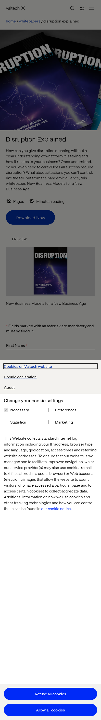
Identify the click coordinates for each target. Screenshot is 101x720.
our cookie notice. (56, 508)
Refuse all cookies (50, 693)
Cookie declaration (20, 376)
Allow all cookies (50, 709)
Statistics (18, 422)
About (9, 387)
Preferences (65, 409)
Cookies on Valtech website (28, 366)
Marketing (64, 422)
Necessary (19, 409)
